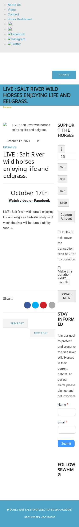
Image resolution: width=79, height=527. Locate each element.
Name (63, 405)
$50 (62, 179)
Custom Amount (66, 216)
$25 (62, 167)
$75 (62, 191)
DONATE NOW (66, 296)
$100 (63, 203)
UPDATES (9, 147)
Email (62, 422)
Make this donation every (65, 275)
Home (7, 107)
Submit (66, 443)
